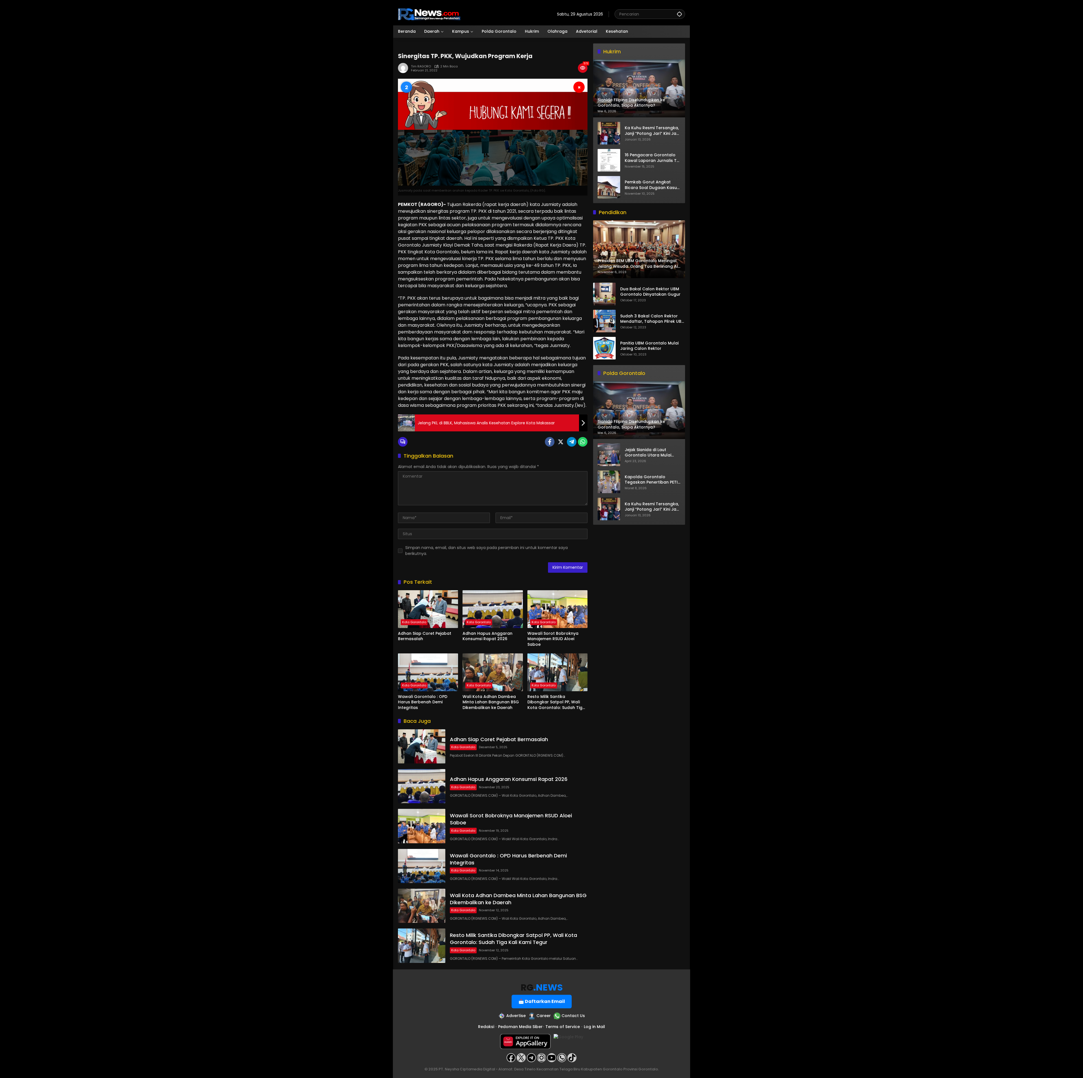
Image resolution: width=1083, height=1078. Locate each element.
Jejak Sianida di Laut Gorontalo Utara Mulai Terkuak (648, 452)
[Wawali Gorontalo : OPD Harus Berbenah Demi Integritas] (428, 672)
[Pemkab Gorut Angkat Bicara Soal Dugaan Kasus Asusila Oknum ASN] (609, 187)
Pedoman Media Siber (520, 1026)
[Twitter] (560, 442)
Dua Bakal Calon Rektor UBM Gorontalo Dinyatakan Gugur (650, 291)
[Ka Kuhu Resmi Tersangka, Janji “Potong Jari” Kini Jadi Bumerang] (609, 133)
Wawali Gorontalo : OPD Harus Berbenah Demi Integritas (422, 702)
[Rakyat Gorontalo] (429, 14)
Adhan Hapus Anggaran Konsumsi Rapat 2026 (487, 636)
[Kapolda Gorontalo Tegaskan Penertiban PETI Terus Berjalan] (609, 482)
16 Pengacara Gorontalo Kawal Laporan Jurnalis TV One (652, 157)
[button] (679, 14)
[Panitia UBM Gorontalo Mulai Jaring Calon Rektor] (604, 348)
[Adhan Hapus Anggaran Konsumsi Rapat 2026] (493, 609)
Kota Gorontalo (414, 622)
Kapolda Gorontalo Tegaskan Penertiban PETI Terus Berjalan (651, 479)
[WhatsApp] (582, 442)
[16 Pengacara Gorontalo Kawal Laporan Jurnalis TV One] (609, 160)
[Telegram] (571, 442)
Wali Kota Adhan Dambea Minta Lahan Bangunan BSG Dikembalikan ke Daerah (491, 702)
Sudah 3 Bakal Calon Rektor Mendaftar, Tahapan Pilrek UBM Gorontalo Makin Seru (652, 318)
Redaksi (486, 1026)
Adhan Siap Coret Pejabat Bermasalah (424, 636)
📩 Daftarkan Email (541, 1001)
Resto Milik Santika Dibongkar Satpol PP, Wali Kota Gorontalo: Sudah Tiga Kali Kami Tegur (556, 702)
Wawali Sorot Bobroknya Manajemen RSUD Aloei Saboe (552, 639)
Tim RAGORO (421, 66)
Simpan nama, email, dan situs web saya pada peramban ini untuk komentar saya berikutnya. (486, 550)
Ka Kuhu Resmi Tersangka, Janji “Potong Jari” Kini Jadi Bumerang (652, 130)
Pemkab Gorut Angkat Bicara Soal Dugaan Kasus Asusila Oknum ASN (652, 184)
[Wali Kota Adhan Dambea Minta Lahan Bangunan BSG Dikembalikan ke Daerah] (493, 672)
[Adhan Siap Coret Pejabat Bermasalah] (428, 609)
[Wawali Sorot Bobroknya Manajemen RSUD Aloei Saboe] (557, 609)
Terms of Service (562, 1026)
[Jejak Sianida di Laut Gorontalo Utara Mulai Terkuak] (609, 455)
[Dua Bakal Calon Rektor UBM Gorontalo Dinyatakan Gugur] (604, 294)
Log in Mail (594, 1026)
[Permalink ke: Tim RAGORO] (404, 68)
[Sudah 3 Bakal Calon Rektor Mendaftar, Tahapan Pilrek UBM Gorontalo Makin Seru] (604, 321)
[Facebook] (549, 442)
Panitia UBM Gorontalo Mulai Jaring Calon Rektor (649, 346)
